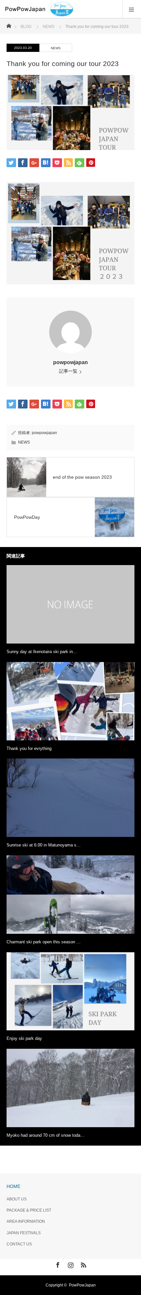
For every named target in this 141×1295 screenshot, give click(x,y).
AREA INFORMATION (26, 1221)
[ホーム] (9, 24)
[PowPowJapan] (73, 9)
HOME (13, 1186)
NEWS (56, 48)
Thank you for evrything (29, 748)
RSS (83, 1264)
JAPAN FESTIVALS (24, 1233)
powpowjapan (70, 362)
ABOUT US (17, 1199)
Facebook (57, 1264)
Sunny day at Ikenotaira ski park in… (42, 651)
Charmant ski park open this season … (44, 941)
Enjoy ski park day (24, 1038)
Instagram (70, 1264)
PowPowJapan (82, 1285)
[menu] (131, 9)
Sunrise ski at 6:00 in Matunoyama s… (44, 845)
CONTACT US (19, 1244)
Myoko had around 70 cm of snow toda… (46, 1135)
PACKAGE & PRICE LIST (29, 1210)
